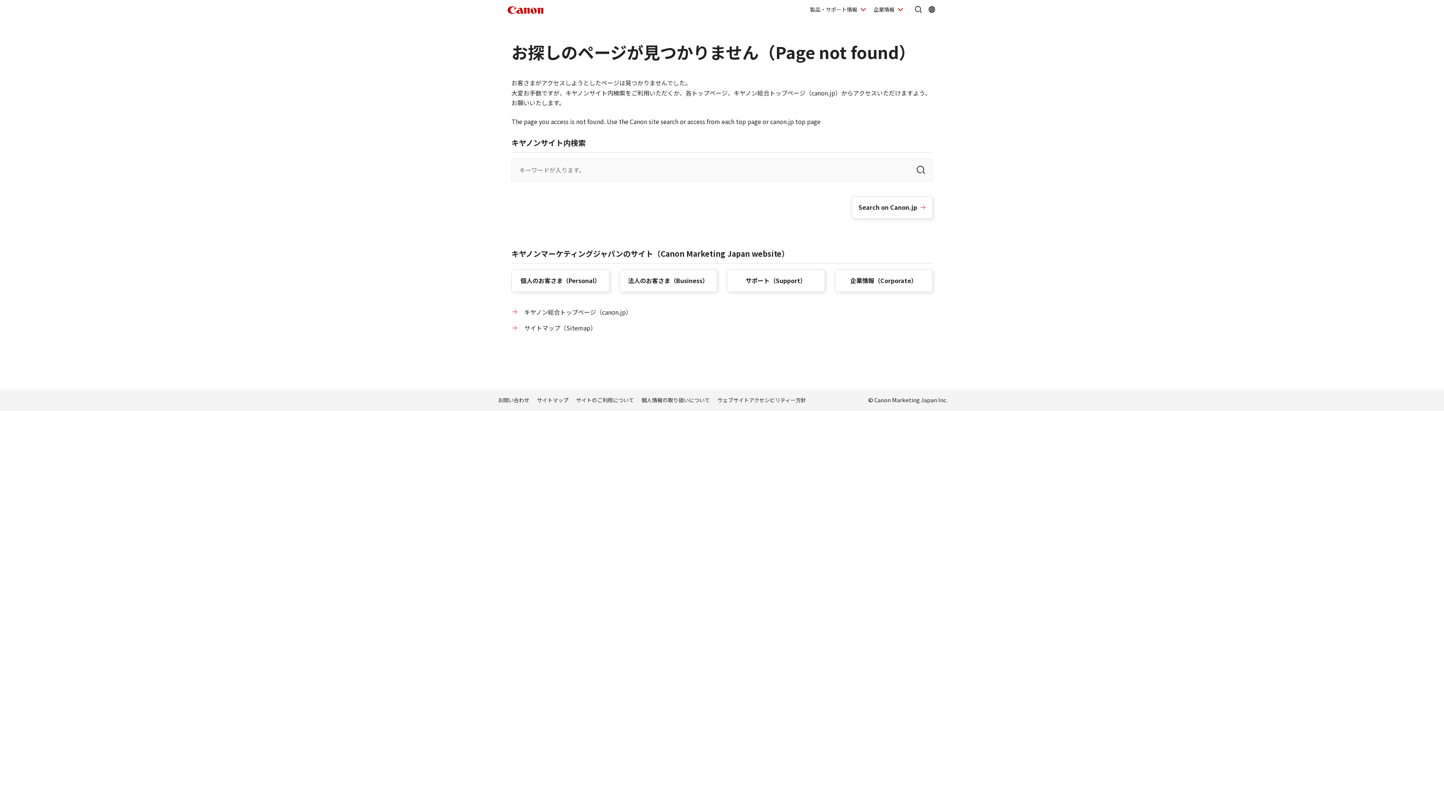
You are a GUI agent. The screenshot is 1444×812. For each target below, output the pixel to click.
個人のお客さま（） (560, 280)
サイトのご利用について (605, 400)
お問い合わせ (513, 400)
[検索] (921, 170)
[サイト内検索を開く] (918, 9)
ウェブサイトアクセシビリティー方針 (761, 400)
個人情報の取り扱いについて (676, 400)
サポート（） (776, 280)
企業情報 (884, 9)
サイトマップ (553, 400)
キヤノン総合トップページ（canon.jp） (578, 312)
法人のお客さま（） (668, 280)
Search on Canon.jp (888, 207)
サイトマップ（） (560, 327)
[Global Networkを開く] (931, 9)
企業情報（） (883, 280)
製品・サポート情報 (833, 9)
